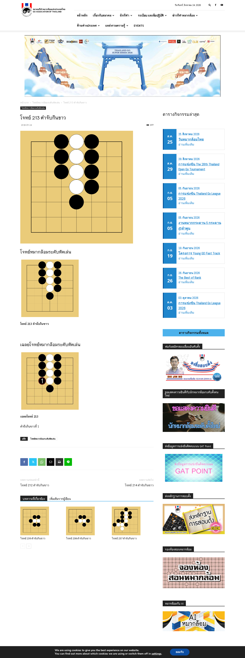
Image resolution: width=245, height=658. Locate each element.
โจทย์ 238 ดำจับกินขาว (78, 538)
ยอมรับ (180, 652)
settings (156, 654)
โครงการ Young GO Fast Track (199, 253)
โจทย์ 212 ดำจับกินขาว (34, 485)
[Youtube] (222, 5)
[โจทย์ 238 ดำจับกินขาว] (87, 521)
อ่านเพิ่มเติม (186, 144)
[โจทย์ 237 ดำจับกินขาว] (133, 521)
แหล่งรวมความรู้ (115, 25)
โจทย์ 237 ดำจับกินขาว (124, 538)
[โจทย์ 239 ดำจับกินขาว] (41, 521)
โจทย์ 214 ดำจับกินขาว (139, 485)
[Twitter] (33, 462)
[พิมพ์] (59, 462)
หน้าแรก (24, 102)
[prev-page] (22, 546)
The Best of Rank (189, 277)
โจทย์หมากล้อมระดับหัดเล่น (46, 102)
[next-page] (28, 546)
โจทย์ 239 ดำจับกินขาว (32, 538)
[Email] (50, 462)
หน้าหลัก (82, 15)
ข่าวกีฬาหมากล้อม (183, 15)
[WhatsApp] (42, 462)
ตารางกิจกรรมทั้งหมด (193, 333)
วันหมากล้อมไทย (191, 139)
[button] (210, 4)
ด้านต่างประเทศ (87, 25)
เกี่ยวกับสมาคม (102, 15)
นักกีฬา (124, 15)
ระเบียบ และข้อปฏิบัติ (151, 15)
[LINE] (68, 462)
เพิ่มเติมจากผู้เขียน (60, 498)
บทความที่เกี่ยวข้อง (34, 498)
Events (139, 25)
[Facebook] (215, 5)
